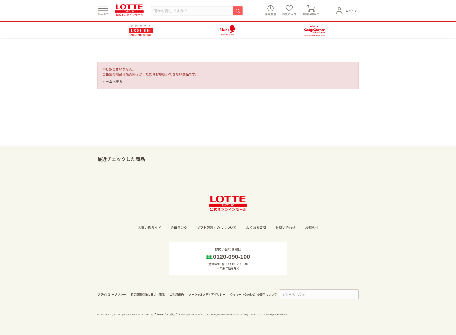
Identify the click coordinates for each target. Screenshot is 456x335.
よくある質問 (256, 227)
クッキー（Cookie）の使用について (253, 294)
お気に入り (289, 14)
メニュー (103, 13)
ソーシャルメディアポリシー (207, 294)
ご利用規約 (177, 294)
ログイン (351, 11)
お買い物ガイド (149, 227)
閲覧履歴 (270, 14)
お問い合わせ (285, 227)
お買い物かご (310, 14)
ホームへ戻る (112, 81)
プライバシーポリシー (111, 294)
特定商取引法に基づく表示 (148, 294)
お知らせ (311, 227)
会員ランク (179, 227)
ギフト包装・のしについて (217, 227)
